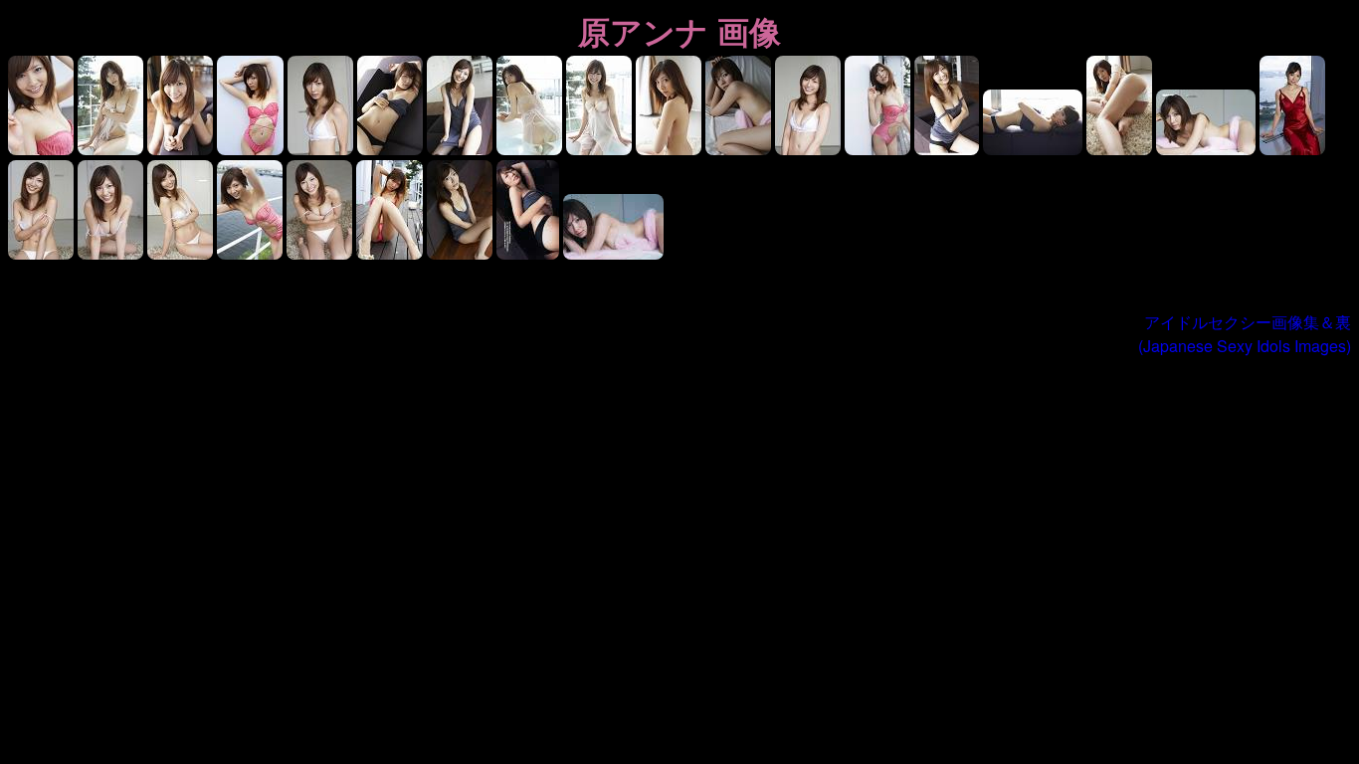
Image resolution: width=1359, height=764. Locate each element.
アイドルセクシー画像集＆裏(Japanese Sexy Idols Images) (1244, 333)
